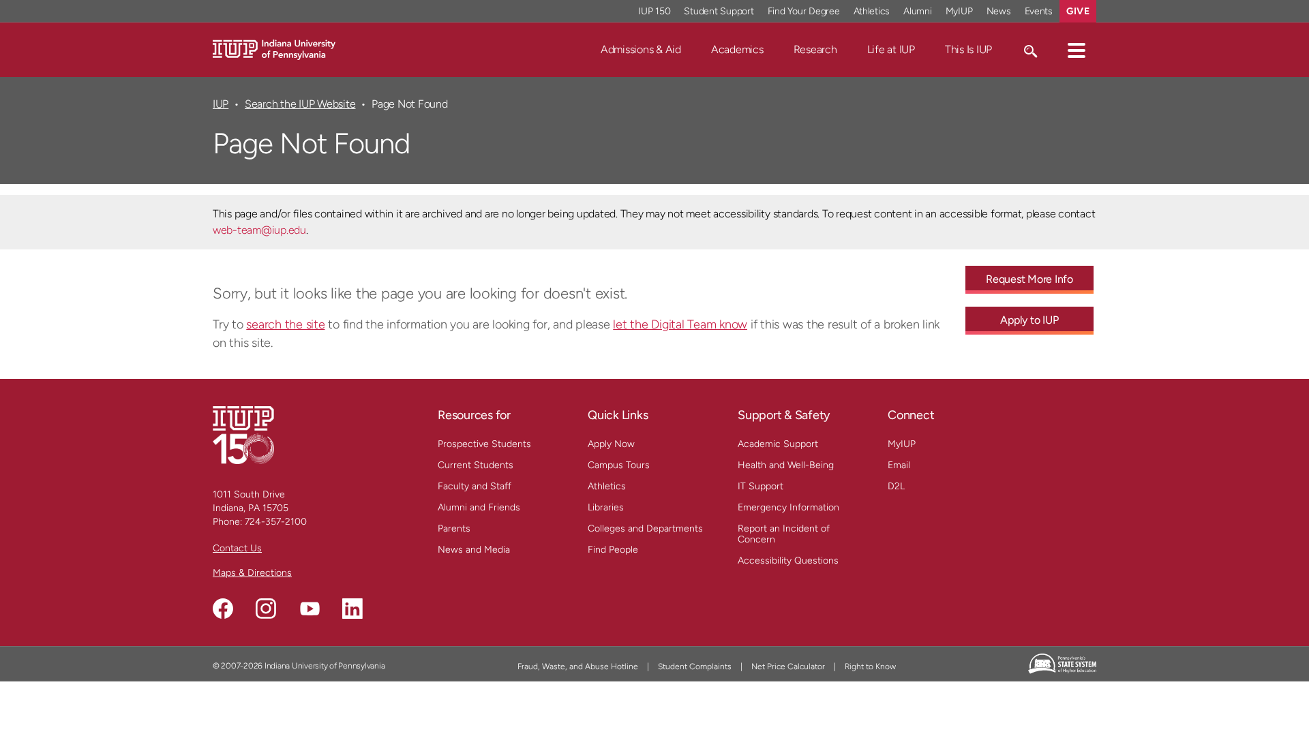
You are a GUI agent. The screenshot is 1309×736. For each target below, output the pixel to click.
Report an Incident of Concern (784, 534)
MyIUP (959, 11)
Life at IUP (891, 49)
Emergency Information (788, 507)
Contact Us (237, 548)
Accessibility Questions (788, 560)
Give (1077, 11)
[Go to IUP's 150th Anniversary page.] (243, 434)
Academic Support (778, 444)
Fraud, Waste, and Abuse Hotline (577, 666)
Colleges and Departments (645, 528)
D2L (896, 486)
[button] (1076, 50)
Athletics (872, 11)
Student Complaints (695, 666)
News (999, 11)
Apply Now (611, 444)
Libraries (606, 507)
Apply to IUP (1029, 319)
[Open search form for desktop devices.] (1030, 50)
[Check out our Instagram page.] (266, 608)
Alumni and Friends (479, 507)
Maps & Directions (252, 573)
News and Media (474, 549)
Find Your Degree (804, 11)
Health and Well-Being (786, 465)
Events (1039, 11)
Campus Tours (619, 465)
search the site (285, 324)
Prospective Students (484, 444)
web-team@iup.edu (259, 230)
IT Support (760, 486)
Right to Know (870, 666)
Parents (454, 528)
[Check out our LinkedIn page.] (352, 608)
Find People (613, 549)
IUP (220, 103)
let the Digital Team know (680, 324)
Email (899, 465)
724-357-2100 (276, 521)
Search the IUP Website (300, 103)
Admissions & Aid (641, 49)
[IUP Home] (274, 48)
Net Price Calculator (788, 666)
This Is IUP (968, 49)
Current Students (475, 465)
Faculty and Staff (474, 486)
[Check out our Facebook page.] (223, 608)
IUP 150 (654, 11)
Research (815, 49)
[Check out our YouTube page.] (309, 608)
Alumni (917, 11)
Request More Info (1029, 279)
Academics (737, 49)
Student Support (718, 11)
